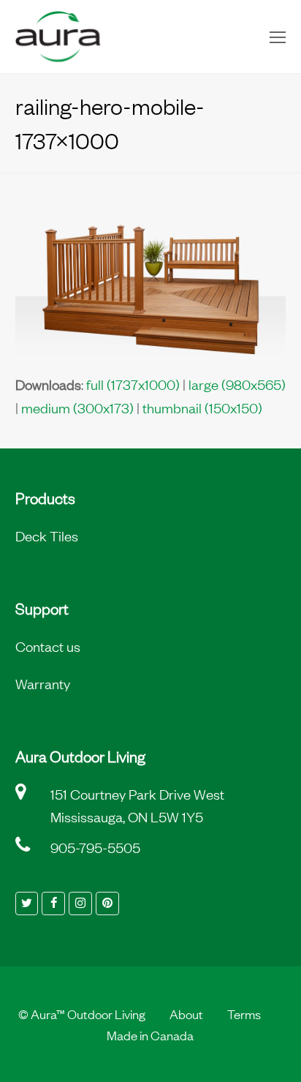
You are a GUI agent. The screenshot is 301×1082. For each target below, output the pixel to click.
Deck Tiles (46, 535)
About (186, 1013)
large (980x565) (237, 384)
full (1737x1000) (133, 384)
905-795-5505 (95, 847)
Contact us (47, 646)
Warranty (42, 683)
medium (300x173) (77, 407)
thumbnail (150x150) (202, 407)
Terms (244, 1013)
